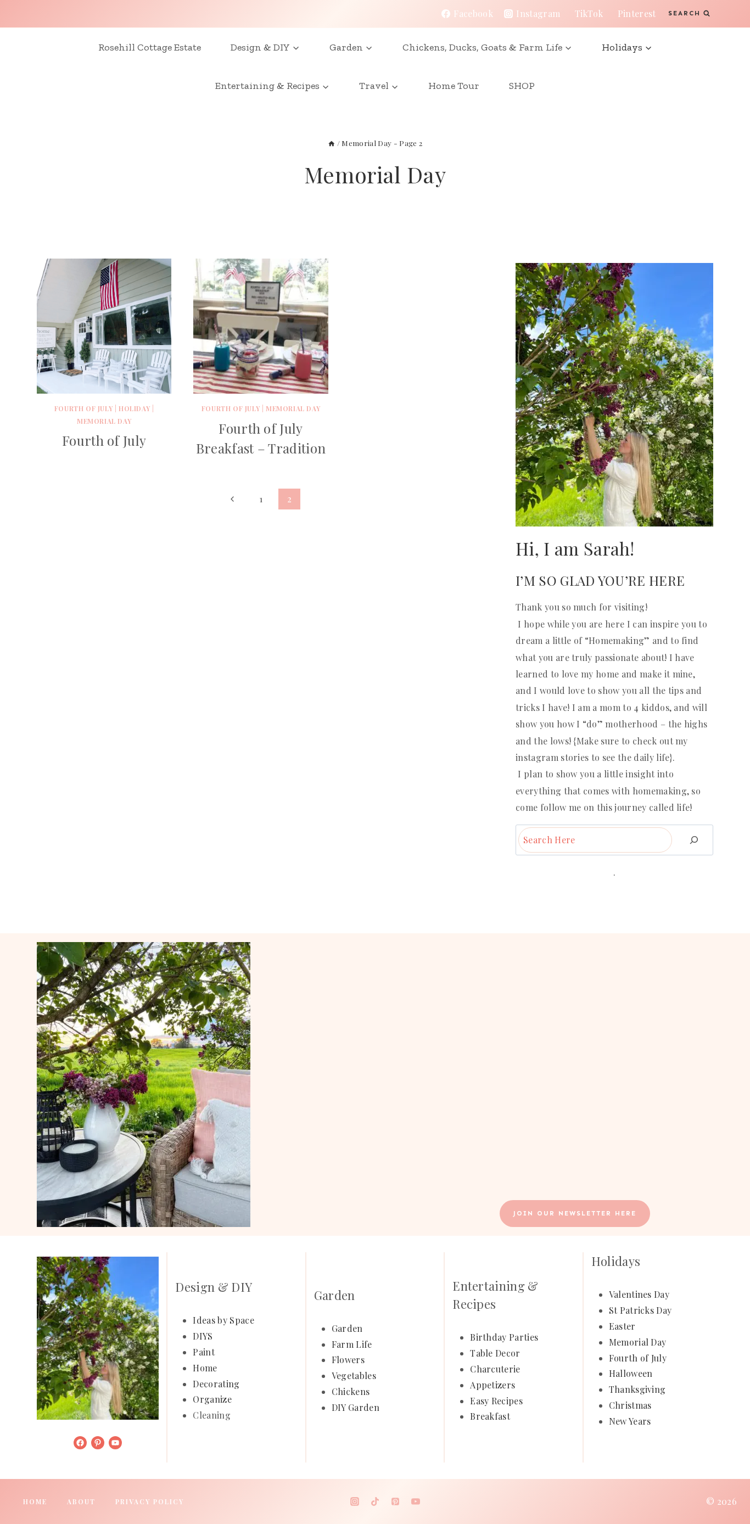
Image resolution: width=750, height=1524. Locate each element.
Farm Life (352, 1344)
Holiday (134, 408)
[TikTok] (375, 1501)
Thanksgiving (637, 1389)
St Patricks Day (640, 1310)
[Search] (694, 839)
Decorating (216, 1383)
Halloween (631, 1373)
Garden (347, 1328)
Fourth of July (83, 408)
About (81, 1501)
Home (205, 1368)
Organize (212, 1399)
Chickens (351, 1391)
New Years (630, 1421)
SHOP (522, 86)
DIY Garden (355, 1407)
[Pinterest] (395, 1501)
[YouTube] (415, 1501)
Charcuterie (495, 1369)
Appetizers (492, 1385)
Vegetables (354, 1375)
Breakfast (490, 1416)
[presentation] (104, 326)
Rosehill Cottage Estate (149, 47)
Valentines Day (639, 1294)
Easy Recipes (496, 1401)
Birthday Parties (504, 1337)
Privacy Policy (149, 1501)
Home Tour (453, 86)
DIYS (202, 1336)
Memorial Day (104, 421)
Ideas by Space (223, 1320)
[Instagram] (354, 1501)
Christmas (630, 1405)
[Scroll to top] (724, 1482)
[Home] (331, 143)
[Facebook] (334, 1501)
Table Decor (495, 1353)
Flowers (348, 1359)
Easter (622, 1326)
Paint (204, 1352)
